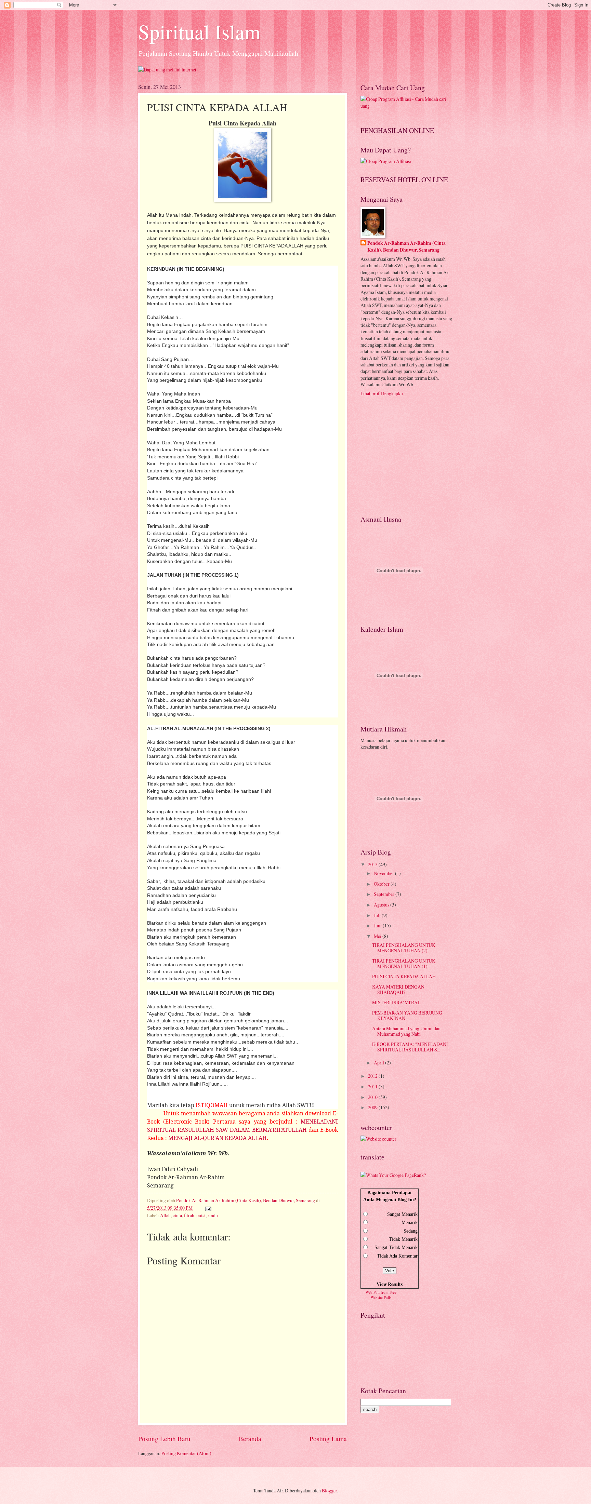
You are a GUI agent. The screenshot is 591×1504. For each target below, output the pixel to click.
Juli (378, 915)
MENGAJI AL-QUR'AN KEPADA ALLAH (217, 1138)
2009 (373, 1107)
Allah (165, 1215)
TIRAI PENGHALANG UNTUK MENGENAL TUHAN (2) (403, 948)
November (384, 873)
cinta (177, 1215)
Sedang (411, 1231)
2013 (373, 864)
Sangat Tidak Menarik (396, 1247)
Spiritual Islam (199, 31)
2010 (373, 1097)
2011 (373, 1086)
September (384, 894)
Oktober (382, 884)
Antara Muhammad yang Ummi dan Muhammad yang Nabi (406, 1031)
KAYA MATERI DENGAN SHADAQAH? (398, 989)
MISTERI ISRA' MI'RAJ (395, 1002)
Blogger (329, 1490)
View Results (390, 1284)
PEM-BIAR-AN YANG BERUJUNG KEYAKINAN (407, 1015)
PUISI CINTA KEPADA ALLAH (404, 976)
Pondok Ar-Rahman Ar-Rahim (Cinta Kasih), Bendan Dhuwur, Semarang (406, 246)
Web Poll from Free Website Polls (381, 1295)
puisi (201, 1215)
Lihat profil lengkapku (381, 393)
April (379, 1062)
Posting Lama (328, 1438)
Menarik (410, 1222)
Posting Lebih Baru (164, 1438)
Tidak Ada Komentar (397, 1256)
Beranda (250, 1438)
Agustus (382, 904)
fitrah (189, 1215)
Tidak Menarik (403, 1239)
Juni (378, 925)
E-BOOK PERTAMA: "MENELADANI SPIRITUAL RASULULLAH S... (410, 1047)
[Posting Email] (207, 1208)
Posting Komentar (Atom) (186, 1453)
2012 (373, 1076)
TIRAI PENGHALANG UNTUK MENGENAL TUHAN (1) (403, 963)
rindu (213, 1215)
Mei (378, 936)
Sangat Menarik (402, 1214)
